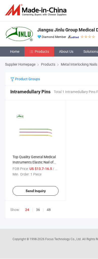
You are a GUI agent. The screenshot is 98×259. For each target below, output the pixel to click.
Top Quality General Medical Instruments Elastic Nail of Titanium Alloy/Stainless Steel (36, 162)
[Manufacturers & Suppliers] (36, 10)
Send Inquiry (36, 191)
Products (42, 51)
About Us (66, 51)
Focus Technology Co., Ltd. (63, 239)
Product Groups (27, 78)
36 (38, 209)
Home (14, 51)
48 (49, 209)
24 (27, 210)
